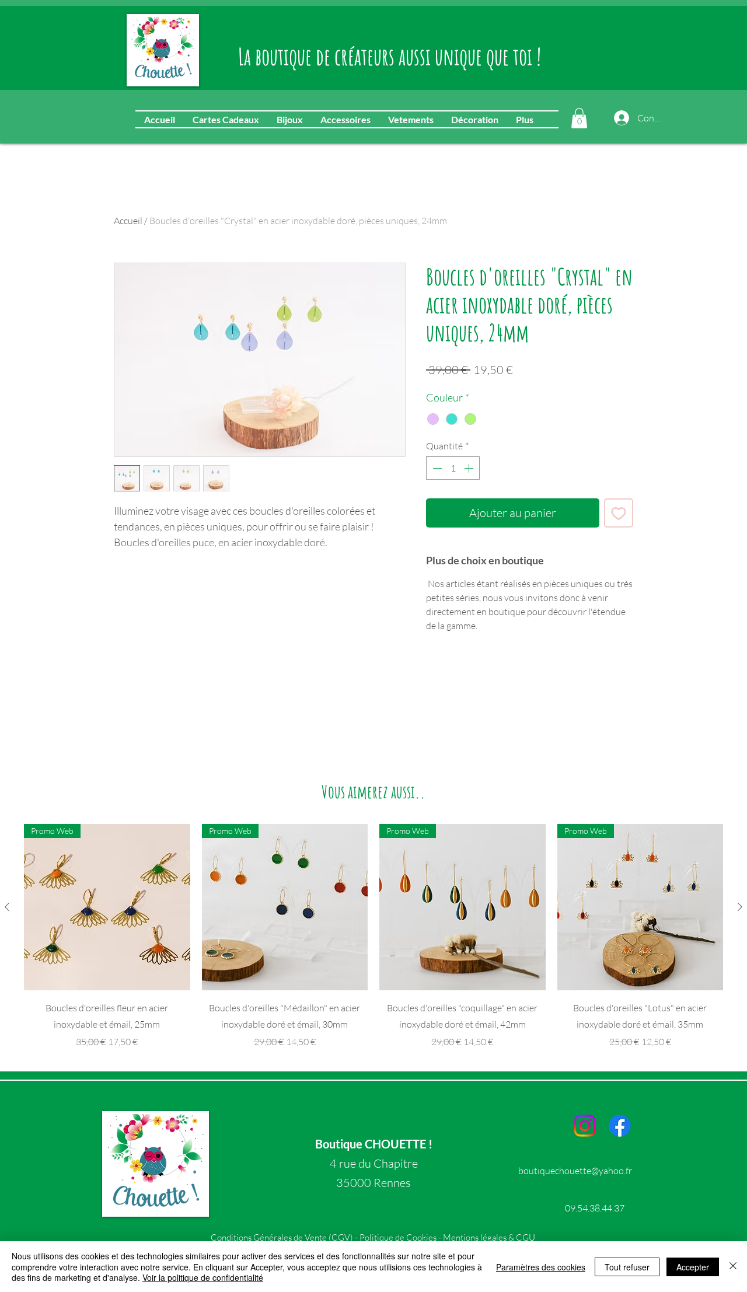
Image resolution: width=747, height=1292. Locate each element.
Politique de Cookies (398, 1237)
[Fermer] (733, 1267)
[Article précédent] (7, 907)
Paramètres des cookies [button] (540, 1267)
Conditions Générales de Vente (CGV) (283, 1237)
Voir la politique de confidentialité (202, 1277)
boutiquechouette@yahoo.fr (575, 1170)
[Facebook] (619, 1125)
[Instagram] (584, 1125)
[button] (579, 118)
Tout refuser (627, 1267)
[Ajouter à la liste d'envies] (618, 513)
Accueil (128, 220)
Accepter (692, 1267)
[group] (373, 936)
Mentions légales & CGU (489, 1237)
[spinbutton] (453, 468)
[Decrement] (436, 468)
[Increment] (470, 468)
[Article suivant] (740, 907)
